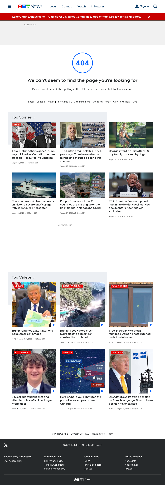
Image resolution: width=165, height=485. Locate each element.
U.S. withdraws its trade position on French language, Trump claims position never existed (131, 400)
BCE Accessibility (13, 460)
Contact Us (76, 433)
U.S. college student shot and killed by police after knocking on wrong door (32, 400)
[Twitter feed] (6, 445)
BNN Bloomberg (93, 464)
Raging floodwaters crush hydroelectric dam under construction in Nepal (76, 334)
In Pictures (98, 6)
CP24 (87, 460)
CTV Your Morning (80, 101)
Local (53, 6)
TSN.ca (88, 468)
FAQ (87, 433)
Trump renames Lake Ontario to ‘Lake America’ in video (32, 332)
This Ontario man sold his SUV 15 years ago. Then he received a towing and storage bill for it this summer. (81, 156)
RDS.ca (128, 468)
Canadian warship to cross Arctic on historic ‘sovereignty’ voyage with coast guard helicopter (33, 205)
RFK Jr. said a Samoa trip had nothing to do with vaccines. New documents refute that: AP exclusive (129, 206)
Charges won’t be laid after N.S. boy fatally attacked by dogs (129, 153)
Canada (67, 6)
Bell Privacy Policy (53, 460)
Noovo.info (130, 460)
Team (110, 433)
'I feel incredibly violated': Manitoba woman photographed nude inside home (130, 334)
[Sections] (9, 6)
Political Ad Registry (54, 468)
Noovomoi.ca (132, 464)
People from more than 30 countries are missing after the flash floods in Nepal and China (80, 205)
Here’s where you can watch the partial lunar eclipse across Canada (80, 400)
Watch (82, 6)
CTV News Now (121, 101)
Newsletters (98, 433)
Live (135, 101)
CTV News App (60, 433)
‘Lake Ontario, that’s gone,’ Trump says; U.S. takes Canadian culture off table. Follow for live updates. (33, 154)
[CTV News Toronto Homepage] (30, 6)
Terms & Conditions (54, 464)
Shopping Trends (101, 101)
